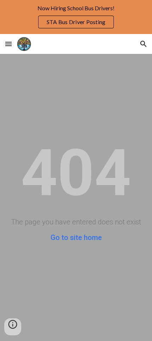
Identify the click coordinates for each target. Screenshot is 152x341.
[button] (8, 44)
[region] (76, 17)
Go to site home (76, 237)
